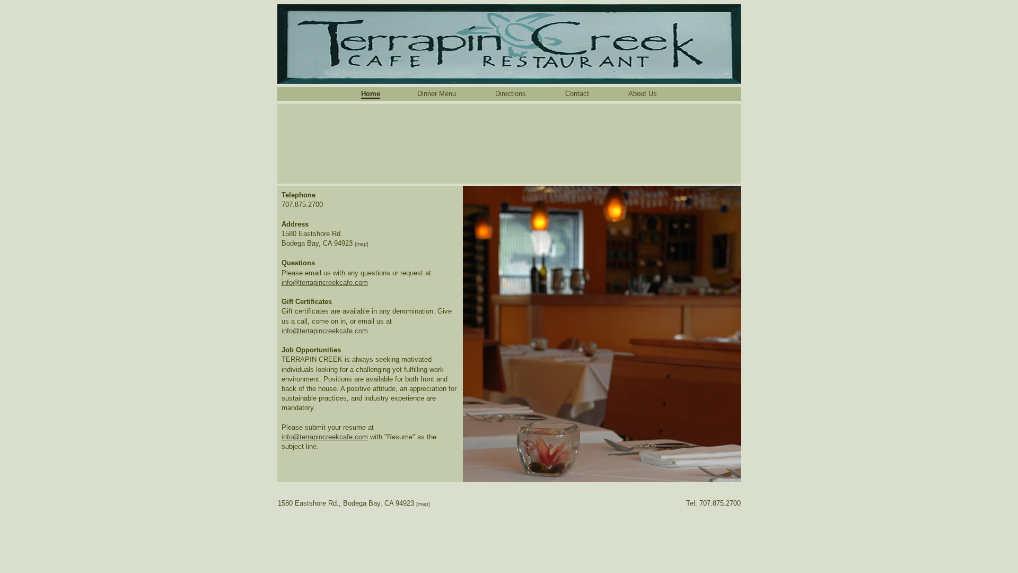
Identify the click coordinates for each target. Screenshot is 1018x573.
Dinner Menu (436, 94)
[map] (361, 244)
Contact (577, 94)
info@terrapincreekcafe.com (325, 282)
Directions (510, 94)
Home (370, 94)
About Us (642, 94)
